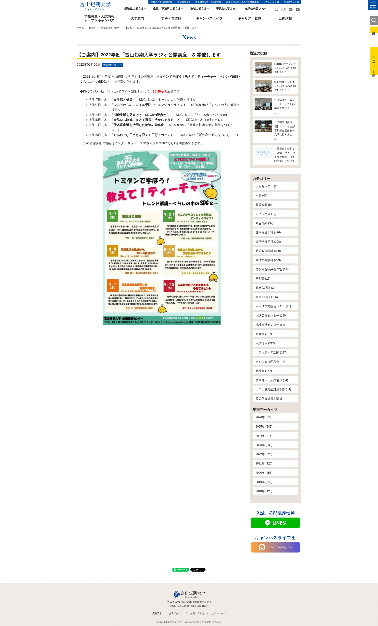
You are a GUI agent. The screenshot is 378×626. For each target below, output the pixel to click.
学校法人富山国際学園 (161, 2)
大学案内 (137, 18)
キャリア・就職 (249, 18)
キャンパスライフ (209, 18)
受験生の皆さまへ (135, 8)
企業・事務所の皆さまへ (168, 8)
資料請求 (374, 30)
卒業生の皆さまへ (227, 8)
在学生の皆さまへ (256, 8)
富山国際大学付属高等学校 (208, 2)
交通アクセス (176, 613)
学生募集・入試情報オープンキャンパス (99, 18)
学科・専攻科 (171, 18)
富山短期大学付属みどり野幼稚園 (242, 2)
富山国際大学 (183, 2)
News (92, 27)
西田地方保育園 (291, 2)
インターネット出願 (374, 61)
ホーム (80, 27)
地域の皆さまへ (199, 8)
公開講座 (285, 18)
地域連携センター (110, 27)
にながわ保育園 (271, 2)
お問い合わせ (197, 613)
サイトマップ (218, 613)
